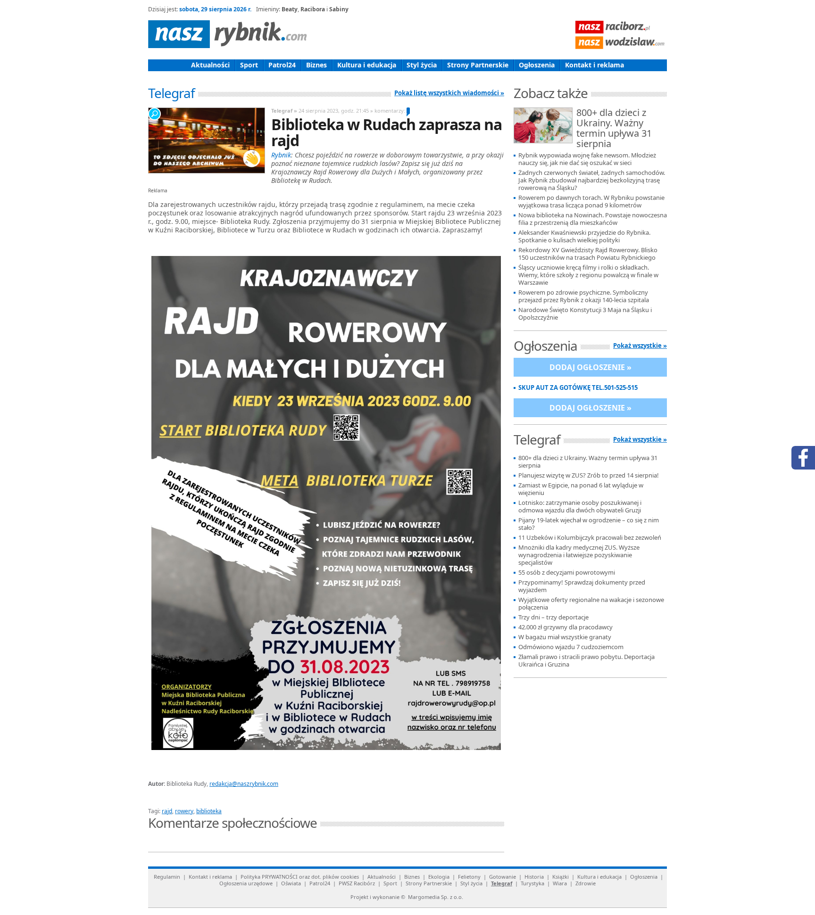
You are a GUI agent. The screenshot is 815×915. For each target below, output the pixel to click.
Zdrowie (585, 883)
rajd (167, 811)
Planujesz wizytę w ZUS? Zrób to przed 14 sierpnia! (588, 475)
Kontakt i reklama (594, 64)
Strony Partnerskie (477, 64)
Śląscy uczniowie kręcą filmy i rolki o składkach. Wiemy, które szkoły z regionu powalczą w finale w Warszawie (588, 275)
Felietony (469, 876)
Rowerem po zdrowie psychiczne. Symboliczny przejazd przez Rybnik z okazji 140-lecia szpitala (583, 296)
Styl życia (422, 64)
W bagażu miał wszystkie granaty (564, 637)
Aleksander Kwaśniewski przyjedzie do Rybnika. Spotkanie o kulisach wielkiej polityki (584, 236)
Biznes (316, 64)
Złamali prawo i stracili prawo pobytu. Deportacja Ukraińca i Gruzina (586, 660)
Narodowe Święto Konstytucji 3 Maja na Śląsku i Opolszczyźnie (585, 313)
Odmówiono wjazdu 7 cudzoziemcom (571, 647)
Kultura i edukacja (366, 64)
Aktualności (210, 64)
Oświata (291, 883)
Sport (249, 64)
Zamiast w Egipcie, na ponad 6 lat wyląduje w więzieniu (580, 489)
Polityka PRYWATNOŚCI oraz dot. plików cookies (300, 876)
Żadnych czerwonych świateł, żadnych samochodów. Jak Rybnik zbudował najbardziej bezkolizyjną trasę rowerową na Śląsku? (591, 180)
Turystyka (532, 883)
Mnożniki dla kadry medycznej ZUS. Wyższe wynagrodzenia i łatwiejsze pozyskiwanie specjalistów (579, 555)
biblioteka (209, 811)
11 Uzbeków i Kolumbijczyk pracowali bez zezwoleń (589, 538)
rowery (184, 811)
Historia (534, 876)
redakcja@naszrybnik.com (243, 784)
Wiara (560, 883)
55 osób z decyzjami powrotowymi (566, 573)
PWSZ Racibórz (357, 883)
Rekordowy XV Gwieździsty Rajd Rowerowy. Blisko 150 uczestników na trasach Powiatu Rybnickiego (587, 254)
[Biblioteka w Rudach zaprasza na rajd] (206, 140)
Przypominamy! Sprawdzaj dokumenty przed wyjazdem (581, 586)
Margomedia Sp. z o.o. (435, 896)
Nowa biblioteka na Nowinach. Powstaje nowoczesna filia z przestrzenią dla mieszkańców (592, 219)
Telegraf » (284, 110)
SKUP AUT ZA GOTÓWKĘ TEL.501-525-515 (578, 388)
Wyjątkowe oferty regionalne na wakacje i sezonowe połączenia (591, 603)
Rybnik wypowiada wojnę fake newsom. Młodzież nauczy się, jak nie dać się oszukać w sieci (587, 159)
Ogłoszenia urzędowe (246, 883)
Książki (560, 876)
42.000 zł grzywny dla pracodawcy (565, 627)
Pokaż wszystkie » (640, 345)
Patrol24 (282, 64)
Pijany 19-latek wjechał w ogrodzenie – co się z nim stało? (588, 524)
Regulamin (167, 876)
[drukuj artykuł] (261, 800)
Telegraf (501, 883)
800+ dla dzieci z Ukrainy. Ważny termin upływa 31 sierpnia (614, 128)
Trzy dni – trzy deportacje (553, 617)
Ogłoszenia (537, 64)
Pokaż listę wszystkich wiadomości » (449, 93)
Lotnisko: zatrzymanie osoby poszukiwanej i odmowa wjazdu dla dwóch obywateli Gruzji (579, 506)
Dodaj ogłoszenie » (590, 367)
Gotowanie (502, 876)
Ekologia (438, 876)
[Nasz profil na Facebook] (803, 458)
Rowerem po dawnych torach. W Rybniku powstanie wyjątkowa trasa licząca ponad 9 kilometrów (591, 201)
